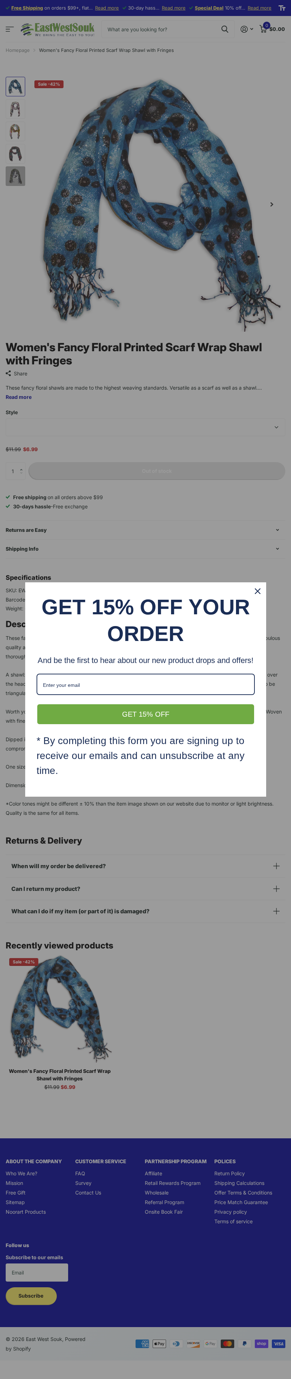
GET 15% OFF (145, 714)
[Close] (257, 591)
